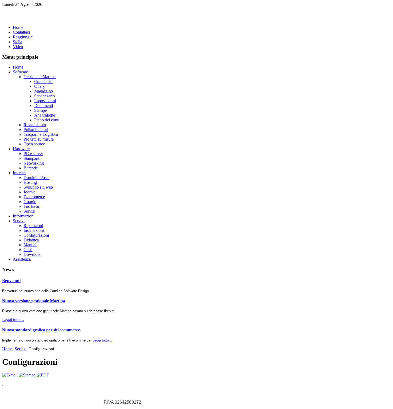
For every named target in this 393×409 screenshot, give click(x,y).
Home (7, 349)
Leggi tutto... (13, 319)
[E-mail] (10, 375)
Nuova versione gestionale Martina (33, 301)
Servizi (20, 349)
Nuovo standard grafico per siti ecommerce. (41, 330)
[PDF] (43, 375)
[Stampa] (27, 375)
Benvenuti (11, 280)
